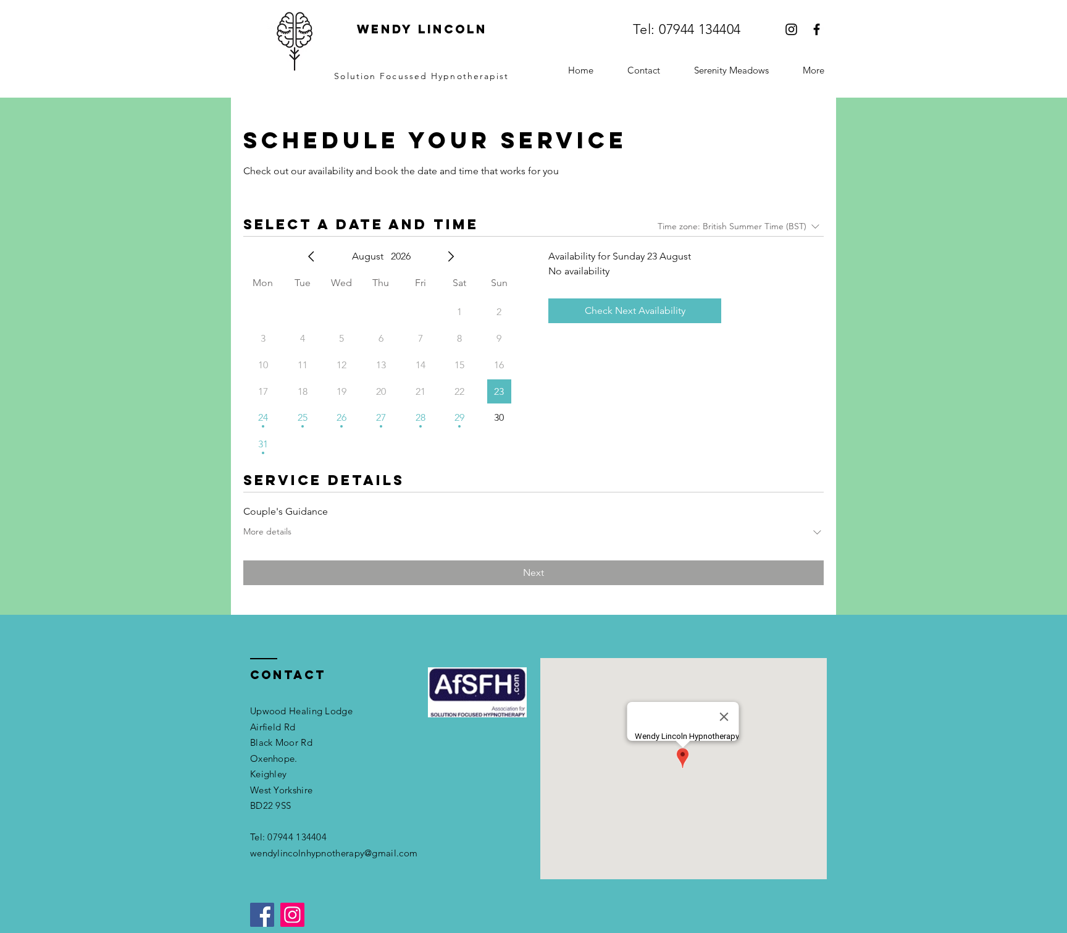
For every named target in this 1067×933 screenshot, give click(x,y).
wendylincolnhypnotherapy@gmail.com (333, 853)
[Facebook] (262, 915)
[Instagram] (292, 915)
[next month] (450, 256)
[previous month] (311, 256)
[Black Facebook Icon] (816, 29)
